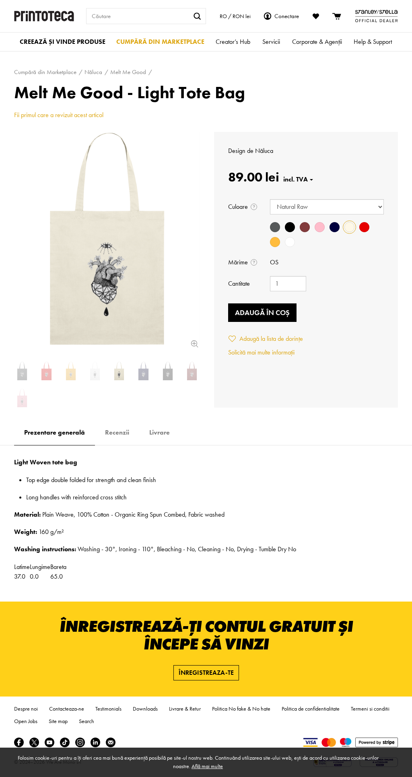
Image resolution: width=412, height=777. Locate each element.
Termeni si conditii (370, 708)
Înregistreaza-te (206, 672)
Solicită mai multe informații (261, 352)
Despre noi (26, 708)
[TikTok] (64, 742)
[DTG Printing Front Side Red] (46, 371)
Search (86, 721)
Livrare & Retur (185, 708)
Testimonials (108, 708)
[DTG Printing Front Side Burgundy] (192, 371)
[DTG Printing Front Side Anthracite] (22, 371)
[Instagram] (80, 742)
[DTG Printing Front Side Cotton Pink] (22, 398)
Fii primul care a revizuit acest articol (58, 115)
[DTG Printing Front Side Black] (168, 371)
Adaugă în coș (262, 312)
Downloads (145, 708)
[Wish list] (315, 16)
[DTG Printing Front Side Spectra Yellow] (71, 371)
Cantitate (239, 283)
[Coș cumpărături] (337, 16)
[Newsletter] (110, 742)
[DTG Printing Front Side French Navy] (143, 371)
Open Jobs (25, 721)
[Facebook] (19, 742)
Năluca (264, 150)
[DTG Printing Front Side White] (95, 371)
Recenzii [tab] (117, 432)
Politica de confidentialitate (311, 708)
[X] (34, 742)
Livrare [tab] (159, 432)
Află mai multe (207, 766)
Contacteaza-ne (66, 708)
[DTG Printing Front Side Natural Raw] (107, 241)
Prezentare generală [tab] (54, 432)
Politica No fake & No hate (241, 708)
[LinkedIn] (95, 742)
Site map (58, 721)
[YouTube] (49, 742)
